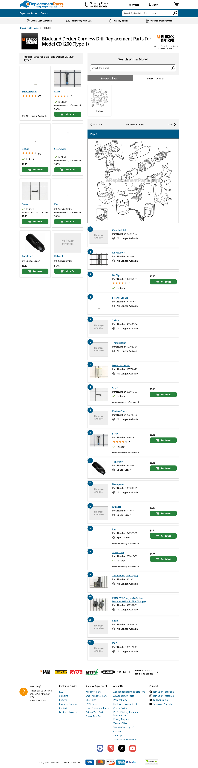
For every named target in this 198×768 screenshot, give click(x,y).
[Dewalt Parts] (61, 672)
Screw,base (118, 552)
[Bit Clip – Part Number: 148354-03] (35, 136)
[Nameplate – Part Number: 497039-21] (99, 491)
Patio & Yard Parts (95, 712)
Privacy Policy (120, 699)
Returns (63, 699)
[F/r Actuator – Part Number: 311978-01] (99, 259)
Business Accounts (68, 712)
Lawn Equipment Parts (97, 708)
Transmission (119, 342)
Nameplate (118, 484)
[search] (175, 13)
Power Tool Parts (94, 716)
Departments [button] (26, 13)
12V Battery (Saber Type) (125, 575)
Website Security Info (124, 727)
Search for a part (100, 67)
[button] (176, 4)
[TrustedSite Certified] (152, 762)
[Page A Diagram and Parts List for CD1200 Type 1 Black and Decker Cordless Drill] (133, 181)
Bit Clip (25, 148)
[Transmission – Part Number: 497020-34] (99, 349)
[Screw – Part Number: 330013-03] (35, 191)
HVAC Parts (91, 703)
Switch (115, 320)
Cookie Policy (120, 708)
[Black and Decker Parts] (45, 672)
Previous (97, 124)
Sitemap (117, 735)
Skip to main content (99, 6)
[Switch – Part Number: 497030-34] (99, 327)
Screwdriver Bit (29, 91)
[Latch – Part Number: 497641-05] (99, 627)
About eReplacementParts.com (129, 691)
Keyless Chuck (119, 411)
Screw (57, 91)
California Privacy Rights (125, 703)
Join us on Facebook (163, 691)
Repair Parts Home (29, 28)
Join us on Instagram (163, 695)
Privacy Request (121, 719)
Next (170, 124)
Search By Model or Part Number (140, 13)
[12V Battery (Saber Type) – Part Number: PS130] (99, 582)
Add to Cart (70, 114)
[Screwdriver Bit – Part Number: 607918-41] (35, 78)
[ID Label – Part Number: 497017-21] (67, 243)
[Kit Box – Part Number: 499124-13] (99, 650)
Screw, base (60, 148)
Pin (56, 204)
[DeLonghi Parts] (108, 672)
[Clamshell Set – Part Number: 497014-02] (99, 236)
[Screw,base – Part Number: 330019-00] (67, 136)
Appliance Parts (94, 691)
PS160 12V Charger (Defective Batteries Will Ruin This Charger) (129, 600)
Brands (44, 13)
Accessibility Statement (125, 739)
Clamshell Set (119, 230)
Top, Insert (27, 256)
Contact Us (64, 708)
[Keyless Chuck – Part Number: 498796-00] (99, 417)
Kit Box (115, 643)
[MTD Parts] (92, 672)
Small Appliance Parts (97, 695)
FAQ (61, 691)
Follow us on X (160, 699)
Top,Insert (117, 461)
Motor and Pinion (121, 365)
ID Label (58, 256)
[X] (121, 748)
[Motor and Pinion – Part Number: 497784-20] (99, 372)
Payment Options (68, 703)
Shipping (63, 695)
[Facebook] (100, 748)
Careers (117, 731)
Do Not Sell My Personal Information (125, 714)
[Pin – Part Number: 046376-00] (67, 191)
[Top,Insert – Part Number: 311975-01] (35, 243)
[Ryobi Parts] (76, 672)
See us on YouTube (163, 703)
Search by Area (156, 78)
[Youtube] (132, 748)
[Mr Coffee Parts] (123, 672)
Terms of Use (120, 723)
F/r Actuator (118, 252)
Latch (115, 620)
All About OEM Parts (123, 695)
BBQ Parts (91, 699)
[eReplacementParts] (41, 4)
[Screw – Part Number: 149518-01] (67, 78)
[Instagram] (111, 748)
